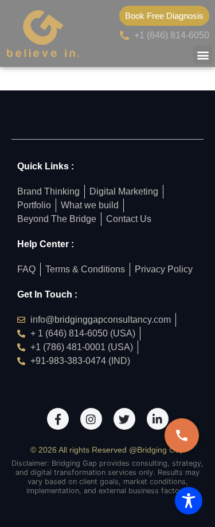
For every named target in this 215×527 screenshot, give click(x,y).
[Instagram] (91, 419)
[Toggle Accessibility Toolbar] (189, 501)
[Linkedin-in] (158, 419)
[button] (202, 54)
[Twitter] (124, 419)
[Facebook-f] (58, 419)
